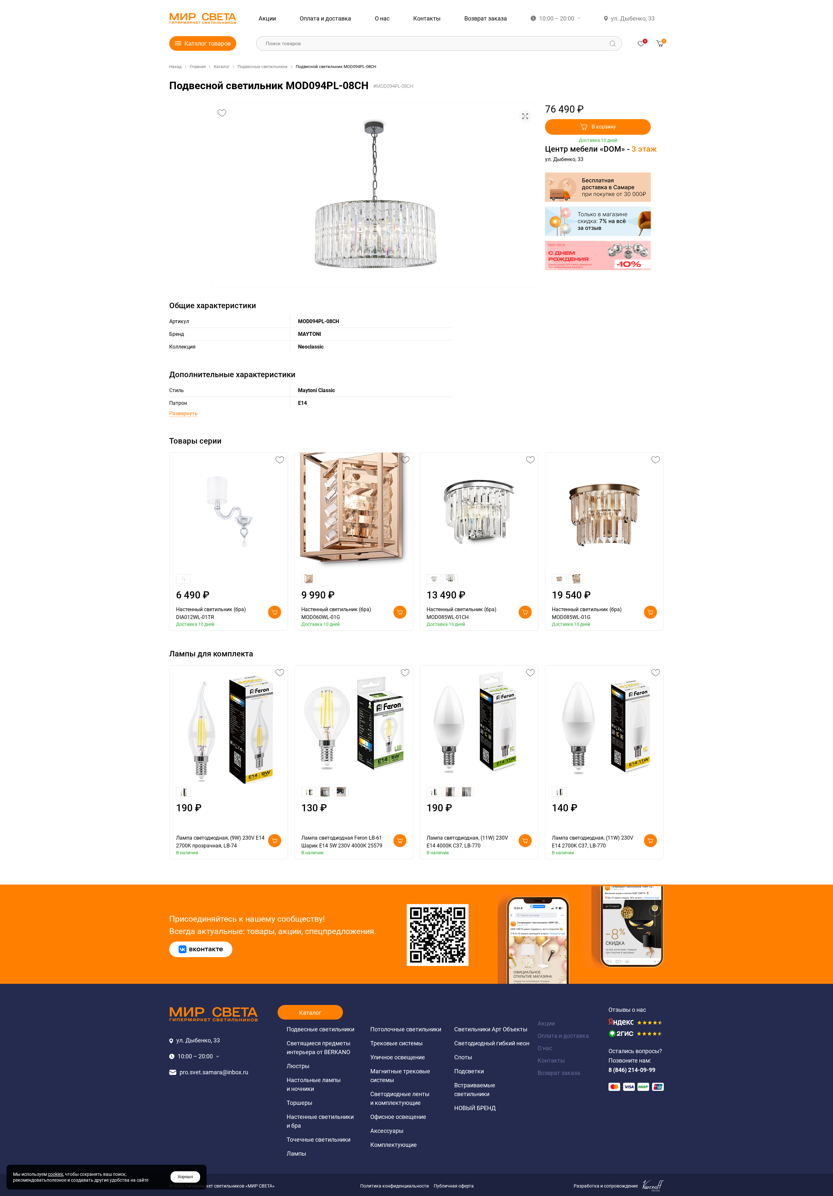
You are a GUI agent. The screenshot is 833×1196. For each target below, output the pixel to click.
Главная (198, 66)
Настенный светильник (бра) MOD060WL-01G (336, 613)
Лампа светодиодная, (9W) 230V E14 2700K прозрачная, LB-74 (220, 842)
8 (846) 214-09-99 (631, 1069)
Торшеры (299, 1102)
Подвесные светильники (263, 66)
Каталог (221, 66)
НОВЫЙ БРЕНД (475, 1108)
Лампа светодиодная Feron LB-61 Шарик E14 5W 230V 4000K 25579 (341, 842)
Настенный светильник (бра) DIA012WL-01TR (211, 613)
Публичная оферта (454, 1186)
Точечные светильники (318, 1139)
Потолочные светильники (405, 1029)
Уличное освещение (397, 1057)
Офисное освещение (398, 1116)
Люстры (298, 1066)
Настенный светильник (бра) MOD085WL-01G (587, 613)
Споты (463, 1057)
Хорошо (185, 1176)
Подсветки (469, 1071)
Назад (175, 66)
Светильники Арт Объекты (490, 1029)
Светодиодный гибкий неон (491, 1043)
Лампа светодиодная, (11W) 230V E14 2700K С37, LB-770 (592, 842)
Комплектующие (393, 1144)
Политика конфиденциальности (394, 1186)
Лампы (296, 1153)
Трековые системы (396, 1043)
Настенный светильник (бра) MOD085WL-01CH (462, 613)
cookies (55, 1174)
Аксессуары (386, 1130)
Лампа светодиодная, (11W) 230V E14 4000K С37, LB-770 (467, 842)
